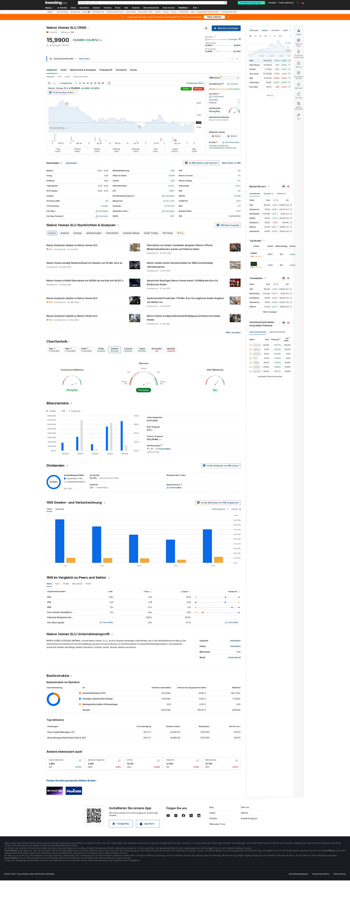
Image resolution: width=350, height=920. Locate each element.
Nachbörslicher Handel (115, 12)
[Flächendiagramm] (54, 83)
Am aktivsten (255, 193)
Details (292, 254)
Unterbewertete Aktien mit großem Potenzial (262, 324)
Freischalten (107, 622)
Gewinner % (268, 193)
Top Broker (256, 240)
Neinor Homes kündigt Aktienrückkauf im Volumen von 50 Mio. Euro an (84, 263)
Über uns (245, 807)
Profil (60, 77)
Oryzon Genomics (56, 760)
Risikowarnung (339, 874)
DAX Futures (255, 65)
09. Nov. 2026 (168, 201)
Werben (244, 813)
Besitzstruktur (57, 676)
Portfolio (213, 818)
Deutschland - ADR (145, 12)
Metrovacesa (210, 760)
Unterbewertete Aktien (229, 12)
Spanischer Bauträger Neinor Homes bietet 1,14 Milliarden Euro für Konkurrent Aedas (182, 282)
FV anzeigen (233, 39)
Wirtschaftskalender (151, 8)
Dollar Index (254, 82)
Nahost (174, 12)
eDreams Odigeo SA (96, 760)
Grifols (129, 760)
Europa (166, 12)
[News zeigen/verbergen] (109, 83)
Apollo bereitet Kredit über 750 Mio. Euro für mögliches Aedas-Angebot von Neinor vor (185, 300)
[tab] (54, 349)
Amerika (158, 12)
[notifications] (297, 2)
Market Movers (258, 186)
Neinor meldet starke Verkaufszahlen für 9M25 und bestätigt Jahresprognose (180, 265)
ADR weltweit (131, 12)
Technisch (121, 69)
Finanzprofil (105, 69)
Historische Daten (80, 77)
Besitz (67, 77)
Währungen (254, 30)
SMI (251, 78)
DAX (251, 60)
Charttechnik (56, 341)
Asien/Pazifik (183, 12)
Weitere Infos (84, 59)
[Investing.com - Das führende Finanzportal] (56, 3)
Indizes (265, 30)
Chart (63, 69)
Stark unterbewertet (258, 332)
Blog (211, 807)
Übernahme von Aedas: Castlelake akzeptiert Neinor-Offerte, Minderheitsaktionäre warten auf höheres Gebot (180, 247)
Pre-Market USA (98, 12)
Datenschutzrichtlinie (320, 874)
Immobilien (235, 640)
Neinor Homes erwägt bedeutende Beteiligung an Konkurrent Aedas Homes (183, 318)
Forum (133, 69)
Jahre (49, 509)
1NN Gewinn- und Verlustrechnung (74, 502)
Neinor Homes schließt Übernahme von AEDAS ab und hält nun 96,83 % (85, 280)
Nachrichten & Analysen (83, 69)
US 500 (252, 69)
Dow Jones (254, 74)
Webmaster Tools (217, 824)
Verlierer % (281, 193)
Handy (212, 813)
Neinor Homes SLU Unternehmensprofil (77, 634)
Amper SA (170, 760)
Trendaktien (256, 278)
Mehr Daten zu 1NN (231, 163)
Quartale (60, 509)
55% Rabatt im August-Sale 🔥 (251, 3)
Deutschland (75, 12)
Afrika (193, 12)
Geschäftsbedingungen (298, 874)
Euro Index (254, 87)
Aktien (49, 12)
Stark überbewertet (277, 332)
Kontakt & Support (249, 818)
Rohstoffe (275, 30)
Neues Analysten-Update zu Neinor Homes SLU (71, 245)
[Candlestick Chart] (49, 83)
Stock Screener (169, 8)
